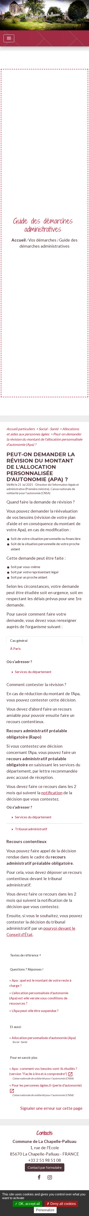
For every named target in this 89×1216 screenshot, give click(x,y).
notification (51, 792)
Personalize (45, 1210)
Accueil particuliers (20, 429)
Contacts (45, 1133)
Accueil (18, 239)
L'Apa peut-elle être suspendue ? (35, 1010)
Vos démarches (42, 239)
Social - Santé (49, 429)
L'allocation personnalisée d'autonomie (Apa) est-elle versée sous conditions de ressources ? (38, 998)
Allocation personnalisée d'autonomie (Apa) (44, 1038)
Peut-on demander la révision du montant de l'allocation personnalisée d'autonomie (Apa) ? (44, 439)
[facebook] (39, 1177)
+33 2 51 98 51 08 (44, 1160)
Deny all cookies (62, 1204)
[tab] (44, 640)
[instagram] (50, 1177)
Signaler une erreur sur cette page (51, 1108)
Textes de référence (24, 955)
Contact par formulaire (45, 1167)
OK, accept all (29, 1204)
